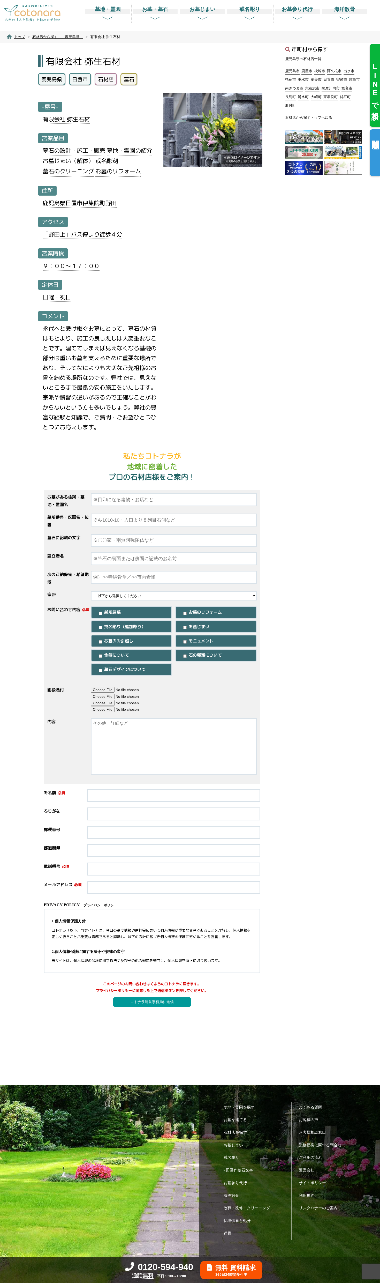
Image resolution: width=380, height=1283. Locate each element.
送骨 (227, 1233)
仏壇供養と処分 (237, 1220)
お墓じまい (233, 1145)
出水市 (349, 71)
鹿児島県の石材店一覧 (303, 59)
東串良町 (330, 97)
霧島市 (354, 79)
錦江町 (345, 97)
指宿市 (290, 79)
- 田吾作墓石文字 (238, 1170)
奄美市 (316, 79)
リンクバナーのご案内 (318, 1208)
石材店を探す (235, 1132)
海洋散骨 (231, 1195)
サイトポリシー (312, 1183)
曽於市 (341, 79)
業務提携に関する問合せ (320, 1145)
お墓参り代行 (235, 1183)
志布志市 (312, 88)
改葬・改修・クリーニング (247, 1208)
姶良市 (346, 88)
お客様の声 (308, 1119)
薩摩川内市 (331, 88)
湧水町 (303, 97)
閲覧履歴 (375, 136)
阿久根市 (334, 71)
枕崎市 (319, 71)
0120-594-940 (165, 1267)
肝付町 (290, 105)
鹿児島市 (292, 71)
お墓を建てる (235, 1119)
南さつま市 (294, 88)
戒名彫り (231, 1157)
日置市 (328, 79)
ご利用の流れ (310, 1157)
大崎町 (316, 97)
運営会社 (306, 1170)
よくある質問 (310, 1107)
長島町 (290, 97)
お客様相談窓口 (312, 1132)
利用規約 (306, 1195)
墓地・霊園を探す (239, 1107)
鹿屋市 (306, 71)
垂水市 (303, 79)
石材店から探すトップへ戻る (308, 117)
